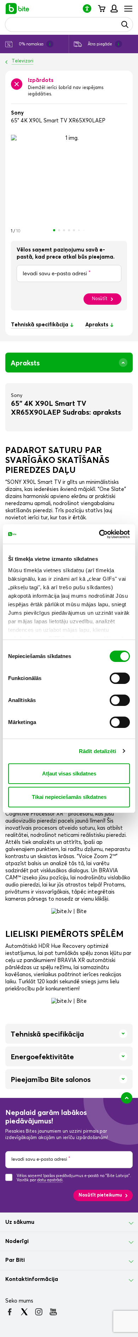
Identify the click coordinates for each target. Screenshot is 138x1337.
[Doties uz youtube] (53, 1311)
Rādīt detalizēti (97, 751)
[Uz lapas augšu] (126, 1098)
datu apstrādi (50, 1180)
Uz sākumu (19, 1222)
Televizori (22, 61)
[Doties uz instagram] (38, 1311)
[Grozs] (101, 8)
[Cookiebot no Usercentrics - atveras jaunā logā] (99, 534)
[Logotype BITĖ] (17, 8)
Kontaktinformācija (31, 1279)
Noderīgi (17, 1241)
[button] (90, 8)
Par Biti (15, 1260)
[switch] (120, 678)
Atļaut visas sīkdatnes (69, 773)
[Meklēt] (125, 24)
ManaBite (113, 8)
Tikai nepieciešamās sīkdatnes (69, 797)
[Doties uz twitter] (24, 1311)
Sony (17, 113)
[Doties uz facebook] (9, 1311)
